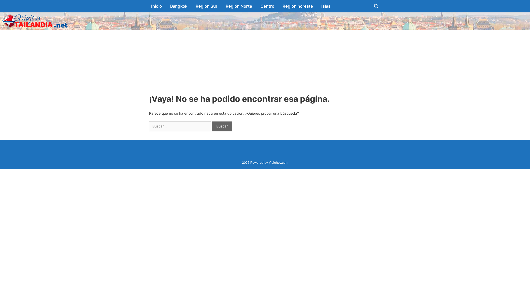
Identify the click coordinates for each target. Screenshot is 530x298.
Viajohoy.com (278, 163)
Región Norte (239, 6)
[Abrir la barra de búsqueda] (376, 6)
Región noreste (298, 6)
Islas (325, 6)
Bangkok (178, 6)
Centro (267, 6)
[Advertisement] (265, 61)
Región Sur (206, 6)
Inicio (156, 6)
